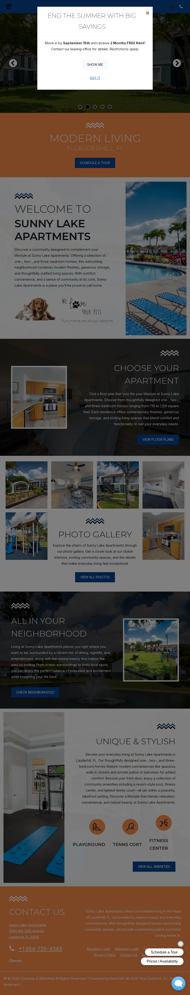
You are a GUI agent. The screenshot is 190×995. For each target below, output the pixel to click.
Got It (95, 78)
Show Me (95, 65)
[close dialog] (147, 13)
